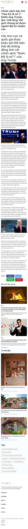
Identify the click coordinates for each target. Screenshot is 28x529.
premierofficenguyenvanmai (9, 449)
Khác (2, 8)
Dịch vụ (3, 500)
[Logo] (7, 2)
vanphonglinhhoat (18, 461)
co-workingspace (6, 461)
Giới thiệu (3, 496)
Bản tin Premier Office (13, 391)
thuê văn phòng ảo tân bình (17, 458)
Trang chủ (4, 492)
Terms (2, 522)
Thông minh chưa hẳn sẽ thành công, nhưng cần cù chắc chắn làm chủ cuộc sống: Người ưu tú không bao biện (13, 309)
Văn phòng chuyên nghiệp (9, 471)
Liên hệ (3, 512)
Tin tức (3, 508)
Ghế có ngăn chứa (7, 465)
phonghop (4, 458)
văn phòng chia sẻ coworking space (12, 455)
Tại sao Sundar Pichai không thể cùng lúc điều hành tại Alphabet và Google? (13, 340)
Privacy (3, 524)
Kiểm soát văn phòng (7, 468)
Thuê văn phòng (6, 452)
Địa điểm (3, 504)
